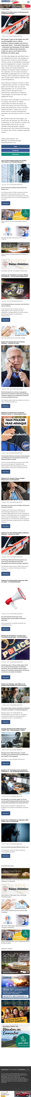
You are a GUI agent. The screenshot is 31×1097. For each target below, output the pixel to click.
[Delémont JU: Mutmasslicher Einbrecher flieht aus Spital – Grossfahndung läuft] (15, 598)
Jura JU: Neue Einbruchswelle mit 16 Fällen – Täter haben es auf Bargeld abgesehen (14, 161)
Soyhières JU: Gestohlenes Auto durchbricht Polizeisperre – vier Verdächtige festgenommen (15, 770)
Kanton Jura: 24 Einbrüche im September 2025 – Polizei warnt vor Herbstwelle (15, 820)
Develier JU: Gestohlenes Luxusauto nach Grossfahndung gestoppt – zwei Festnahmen (14, 636)
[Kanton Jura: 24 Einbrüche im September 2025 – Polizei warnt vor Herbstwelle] (15, 832)
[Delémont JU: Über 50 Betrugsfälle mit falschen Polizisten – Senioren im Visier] (15, 545)
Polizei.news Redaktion (15, 36)
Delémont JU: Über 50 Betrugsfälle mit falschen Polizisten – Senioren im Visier (15, 533)
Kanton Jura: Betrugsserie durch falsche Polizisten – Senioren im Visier (13, 342)
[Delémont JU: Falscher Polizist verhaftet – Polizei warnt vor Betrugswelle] (15, 491)
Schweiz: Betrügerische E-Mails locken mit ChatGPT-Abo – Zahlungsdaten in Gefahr (13, 729)
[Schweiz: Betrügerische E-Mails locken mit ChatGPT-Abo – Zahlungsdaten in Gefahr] (15, 740)
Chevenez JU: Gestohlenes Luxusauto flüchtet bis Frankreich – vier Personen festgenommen (14, 275)
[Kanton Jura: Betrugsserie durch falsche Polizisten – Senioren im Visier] (15, 366)
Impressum (5, 1069)
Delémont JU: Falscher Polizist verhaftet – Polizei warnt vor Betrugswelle (13, 479)
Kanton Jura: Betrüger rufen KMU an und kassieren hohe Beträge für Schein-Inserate (13, 684)
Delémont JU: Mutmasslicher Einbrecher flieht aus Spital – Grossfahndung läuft (14, 581)
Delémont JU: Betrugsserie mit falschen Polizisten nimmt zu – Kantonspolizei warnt (13, 413)
